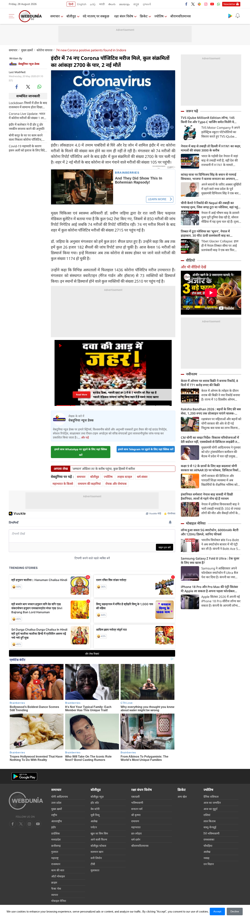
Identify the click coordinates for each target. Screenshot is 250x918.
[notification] (237, 15)
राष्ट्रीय (54, 815)
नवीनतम (191, 374)
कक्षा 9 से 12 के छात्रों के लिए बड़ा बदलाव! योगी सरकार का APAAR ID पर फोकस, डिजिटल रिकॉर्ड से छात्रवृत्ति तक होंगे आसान (210, 468)
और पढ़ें (85, 437)
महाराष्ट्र (55, 858)
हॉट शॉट (95, 802)
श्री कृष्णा (136, 815)
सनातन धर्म (136, 809)
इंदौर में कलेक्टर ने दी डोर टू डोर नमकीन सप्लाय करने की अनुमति (26, 126)
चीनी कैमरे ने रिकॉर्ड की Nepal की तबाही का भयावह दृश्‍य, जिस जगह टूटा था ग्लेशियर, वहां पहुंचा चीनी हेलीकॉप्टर (211, 205)
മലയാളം (124, 4)
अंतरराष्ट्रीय (56, 821)
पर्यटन (94, 827)
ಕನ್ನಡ (136, 4)
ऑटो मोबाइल (58, 876)
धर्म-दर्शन (135, 839)
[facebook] (186, 4)
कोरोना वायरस (44, 50)
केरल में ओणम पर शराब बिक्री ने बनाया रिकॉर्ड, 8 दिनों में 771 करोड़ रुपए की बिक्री (209, 383)
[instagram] (205, 4)
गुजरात (54, 852)
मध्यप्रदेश (56, 839)
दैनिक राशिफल (211, 796)
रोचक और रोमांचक (116, 484)
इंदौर (53, 827)
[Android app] (24, 776)
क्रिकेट (144, 16)
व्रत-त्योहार (136, 833)
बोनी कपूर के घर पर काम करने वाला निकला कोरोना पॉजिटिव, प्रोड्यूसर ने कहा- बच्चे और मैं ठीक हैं (27, 137)
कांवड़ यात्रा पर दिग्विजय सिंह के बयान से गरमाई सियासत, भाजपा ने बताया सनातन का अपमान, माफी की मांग (208, 176)
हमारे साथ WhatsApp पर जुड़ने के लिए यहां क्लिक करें (80, 452)
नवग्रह (206, 858)
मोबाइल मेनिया (196, 523)
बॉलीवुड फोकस (98, 845)
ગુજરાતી (147, 4)
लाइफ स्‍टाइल (124, 477)
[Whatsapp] (218, 4)
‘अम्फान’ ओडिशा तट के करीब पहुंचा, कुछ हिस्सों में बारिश (103, 469)
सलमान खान (97, 852)
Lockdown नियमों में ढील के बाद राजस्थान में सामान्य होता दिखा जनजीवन (28, 105)
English (81, 4)
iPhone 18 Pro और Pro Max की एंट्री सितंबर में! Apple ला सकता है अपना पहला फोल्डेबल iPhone (209, 589)
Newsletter (229, 4)
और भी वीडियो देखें (193, 266)
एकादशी (135, 796)
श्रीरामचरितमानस (180, 16)
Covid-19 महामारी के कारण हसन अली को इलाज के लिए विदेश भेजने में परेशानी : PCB (28, 148)
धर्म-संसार (142, 477)
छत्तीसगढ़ (56, 845)
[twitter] (193, 4)
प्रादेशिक (55, 833)
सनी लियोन (96, 858)
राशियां (207, 815)
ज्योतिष (158, 16)
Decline (234, 911)
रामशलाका (209, 839)
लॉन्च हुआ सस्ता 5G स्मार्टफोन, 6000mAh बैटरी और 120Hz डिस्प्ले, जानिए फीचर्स (209, 532)
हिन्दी (71, 4)
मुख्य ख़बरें (27, 50)
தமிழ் (93, 4)
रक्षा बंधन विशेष (123, 16)
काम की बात (57, 870)
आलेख (94, 821)
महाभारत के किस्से (63, 484)
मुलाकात (95, 870)
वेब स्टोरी (95, 809)
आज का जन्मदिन (212, 802)
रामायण (135, 821)
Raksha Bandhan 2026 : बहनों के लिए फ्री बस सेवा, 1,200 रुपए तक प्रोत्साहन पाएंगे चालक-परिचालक (211, 411)
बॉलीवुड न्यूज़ (97, 796)
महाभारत (136, 827)
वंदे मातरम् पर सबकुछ (96, 16)
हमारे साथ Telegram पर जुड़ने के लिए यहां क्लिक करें (145, 449)
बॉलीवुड (71, 16)
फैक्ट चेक (56, 888)
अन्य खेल (182, 796)
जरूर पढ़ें (192, 111)
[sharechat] (199, 4)
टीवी (93, 864)
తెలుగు (111, 4)
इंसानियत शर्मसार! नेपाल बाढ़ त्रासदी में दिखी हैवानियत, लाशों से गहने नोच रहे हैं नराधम (207, 496)
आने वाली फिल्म (99, 839)
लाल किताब (210, 821)
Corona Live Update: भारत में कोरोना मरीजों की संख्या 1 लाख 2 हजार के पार (27, 115)
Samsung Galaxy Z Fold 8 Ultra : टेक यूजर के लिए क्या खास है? (210, 560)
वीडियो (190, 260)
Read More (81, 394)
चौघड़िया (208, 845)
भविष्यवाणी (137, 802)
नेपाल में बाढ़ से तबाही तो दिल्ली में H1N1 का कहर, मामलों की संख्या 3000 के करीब (211, 148)
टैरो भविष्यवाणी (211, 833)
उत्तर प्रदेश (56, 802)
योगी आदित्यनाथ (59, 796)
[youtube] (212, 4)
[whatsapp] (39, 86)
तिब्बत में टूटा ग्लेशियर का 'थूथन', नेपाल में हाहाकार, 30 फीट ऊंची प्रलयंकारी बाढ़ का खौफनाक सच (205, 233)
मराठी (102, 4)
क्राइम (54, 882)
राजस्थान (55, 864)
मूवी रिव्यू (95, 815)
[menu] (12, 16)
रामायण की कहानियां (89, 484)
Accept (217, 911)
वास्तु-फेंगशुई (210, 827)
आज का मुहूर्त (210, 809)
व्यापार (54, 895)
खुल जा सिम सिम (99, 833)
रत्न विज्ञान (209, 864)
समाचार (55, 16)
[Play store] (230, 15)
